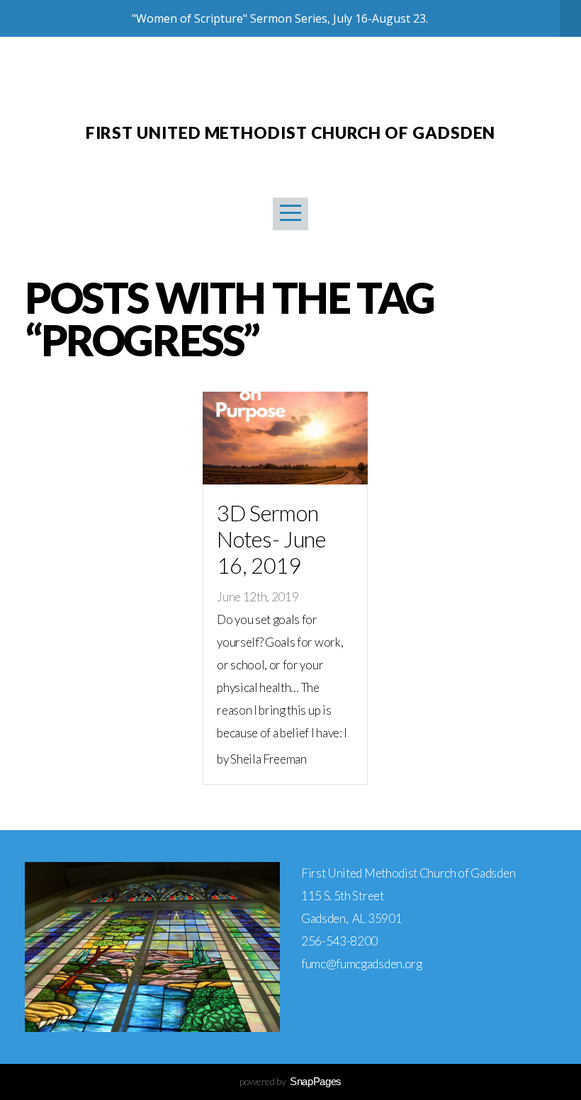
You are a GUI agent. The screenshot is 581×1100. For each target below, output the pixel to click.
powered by (290, 1081)
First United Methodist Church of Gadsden (291, 132)
